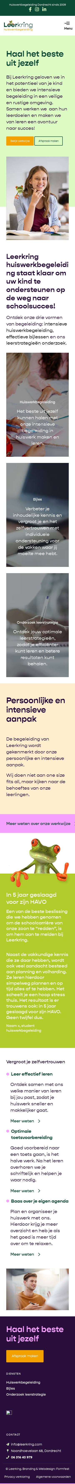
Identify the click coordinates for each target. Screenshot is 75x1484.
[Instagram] (37, 9)
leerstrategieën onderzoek (36, 343)
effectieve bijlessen (27, 337)
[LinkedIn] (44, 9)
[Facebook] (30, 9)
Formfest (62, 1469)
